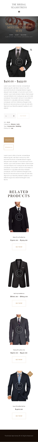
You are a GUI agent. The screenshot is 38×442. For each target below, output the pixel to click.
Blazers (24, 34)
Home (11, 34)
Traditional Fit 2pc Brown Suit (19, 350)
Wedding (18, 126)
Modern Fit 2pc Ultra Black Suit (19, 237)
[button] (31, 50)
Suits (18, 124)
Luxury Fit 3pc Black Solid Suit (19, 406)
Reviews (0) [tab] (8, 147)
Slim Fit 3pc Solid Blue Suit (19, 293)
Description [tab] (9, 140)
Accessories (11, 126)
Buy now (23, 116)
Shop (17, 34)
